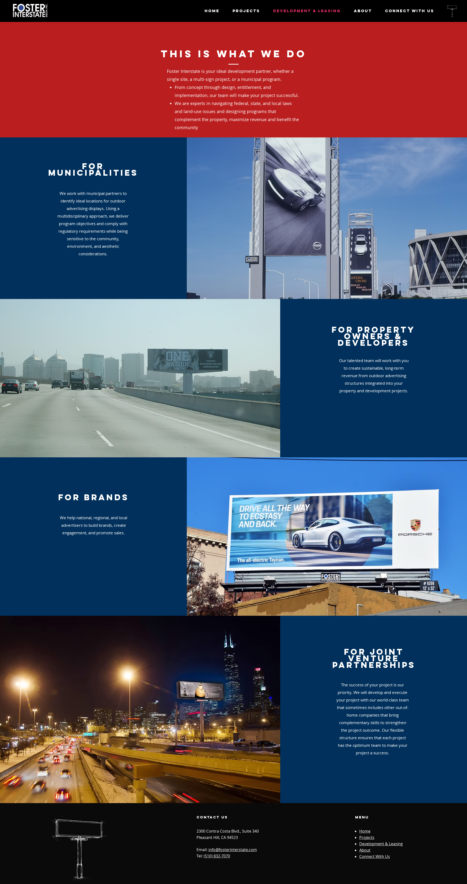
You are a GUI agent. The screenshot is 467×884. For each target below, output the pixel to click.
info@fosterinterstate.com (232, 849)
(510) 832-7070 (217, 856)
